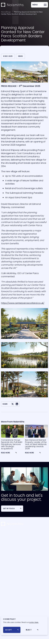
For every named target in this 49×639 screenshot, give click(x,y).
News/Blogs (6, 12)
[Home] (12, 5)
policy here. (34, 622)
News (20, 56)
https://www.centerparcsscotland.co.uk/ (22, 303)
